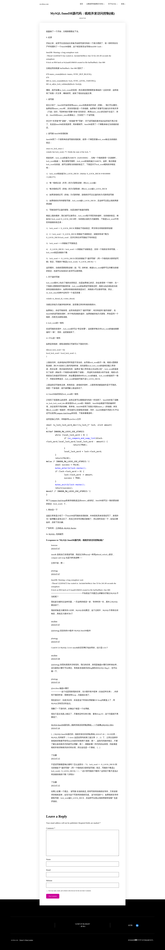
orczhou (54, 621)
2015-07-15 (55, 758)
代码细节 (59, 534)
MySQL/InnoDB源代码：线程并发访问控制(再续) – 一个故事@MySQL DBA (82, 725)
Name (48, 859)
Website (49, 880)
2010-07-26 (55, 728)
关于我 (130, 925)
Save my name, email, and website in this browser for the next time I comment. (69, 890)
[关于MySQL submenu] (117, 3)
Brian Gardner (29, 940)
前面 (48, 31)
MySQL (52, 534)
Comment (50, 828)
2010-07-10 (55, 682)
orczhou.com (44, 4)
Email (48, 870)
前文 (77, 500)
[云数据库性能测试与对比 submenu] (104, 3)
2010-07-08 (55, 659)
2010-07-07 (55, 548)
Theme (21, 940)
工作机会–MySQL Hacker (66, 528)
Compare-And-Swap (63, 413)
